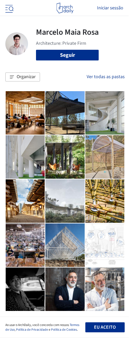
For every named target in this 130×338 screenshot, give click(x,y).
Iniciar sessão (110, 8)
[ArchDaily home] (64, 8)
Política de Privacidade (32, 329)
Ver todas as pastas (106, 76)
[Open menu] (8, 8)
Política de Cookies (64, 329)
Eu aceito (105, 327)
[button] (22, 77)
